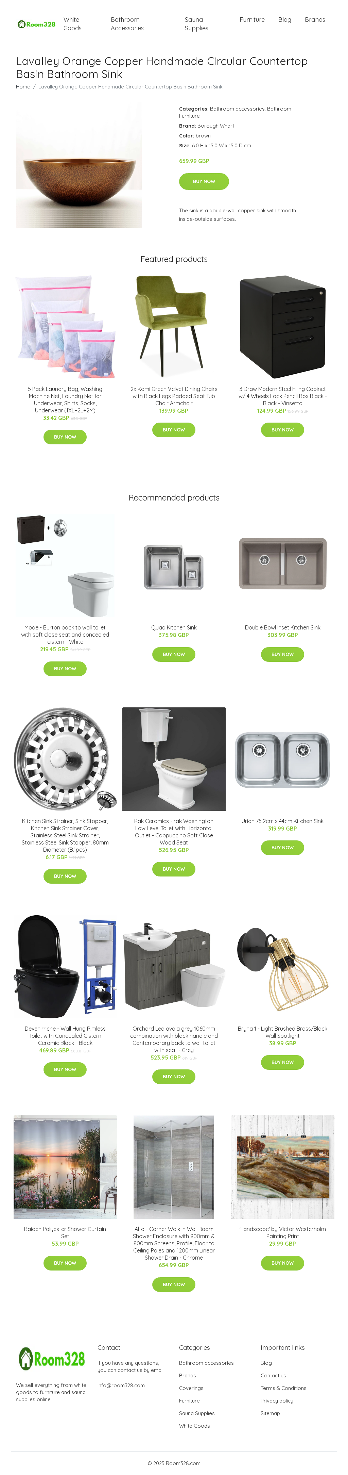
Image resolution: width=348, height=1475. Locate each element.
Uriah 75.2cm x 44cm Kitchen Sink (283, 821)
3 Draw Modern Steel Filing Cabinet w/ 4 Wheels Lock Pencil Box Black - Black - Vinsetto (283, 396)
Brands (315, 19)
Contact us (273, 1375)
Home (23, 86)
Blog (284, 19)
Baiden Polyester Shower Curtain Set (65, 1233)
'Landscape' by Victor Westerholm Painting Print (283, 1233)
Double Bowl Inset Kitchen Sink (282, 627)
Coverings (191, 1388)
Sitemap (270, 1413)
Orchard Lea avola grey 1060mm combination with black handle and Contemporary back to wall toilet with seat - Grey (174, 1039)
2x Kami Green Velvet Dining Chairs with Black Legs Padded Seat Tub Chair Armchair (174, 396)
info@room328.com (121, 1385)
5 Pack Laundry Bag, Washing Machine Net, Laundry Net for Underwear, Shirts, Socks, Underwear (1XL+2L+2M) (65, 400)
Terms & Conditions (284, 1388)
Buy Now (204, 181)
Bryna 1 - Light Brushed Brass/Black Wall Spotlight (282, 1032)
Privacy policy (277, 1400)
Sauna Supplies (196, 24)
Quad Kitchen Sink (174, 627)
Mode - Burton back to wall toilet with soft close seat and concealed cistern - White (65, 634)
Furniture (252, 19)
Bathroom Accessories (127, 24)
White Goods (73, 24)
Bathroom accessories (237, 108)
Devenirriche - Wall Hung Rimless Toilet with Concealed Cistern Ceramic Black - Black (65, 1035)
